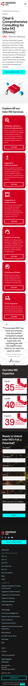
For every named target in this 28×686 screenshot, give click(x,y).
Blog (2, 643)
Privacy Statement (6, 659)
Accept (22, 684)
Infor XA (4, 569)
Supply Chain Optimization (10, 616)
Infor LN (4, 556)
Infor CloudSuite (7, 573)
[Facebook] (2, 537)
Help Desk (4, 639)
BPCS (3, 579)
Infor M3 (4, 563)
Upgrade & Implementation (10, 592)
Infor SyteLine (6, 566)
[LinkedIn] (9, 537)
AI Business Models (8, 601)
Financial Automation (8, 623)
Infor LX (4, 560)
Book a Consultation (14, 542)
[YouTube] (12, 537)
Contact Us (14, 678)
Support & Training (7, 598)
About (3, 648)
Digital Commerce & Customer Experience (11, 627)
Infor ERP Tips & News (9, 636)
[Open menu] (25, 4)
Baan (3, 576)
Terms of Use (5, 662)
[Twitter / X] (5, 537)
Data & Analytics (7, 620)
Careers (4, 651)
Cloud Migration (6, 605)
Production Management (9, 613)
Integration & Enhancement (10, 595)
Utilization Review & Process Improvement (11, 587)
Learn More (16, 684)
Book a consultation (14, 72)
